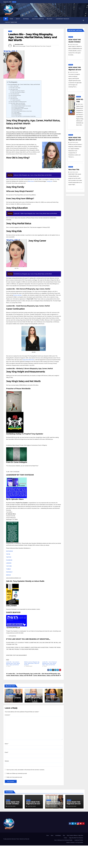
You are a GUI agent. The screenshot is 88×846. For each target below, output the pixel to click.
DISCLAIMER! (17, 112)
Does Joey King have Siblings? (18, 92)
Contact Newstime (11, 22)
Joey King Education (14, 93)
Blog (64, 835)
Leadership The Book (62, 18)
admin (8, 700)
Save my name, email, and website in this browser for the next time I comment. (25, 769)
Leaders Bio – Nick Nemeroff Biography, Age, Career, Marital (28, 289)
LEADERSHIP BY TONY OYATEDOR (21, 108)
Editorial (26, 18)
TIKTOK (8, 554)
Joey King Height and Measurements (18, 101)
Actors (10, 31)
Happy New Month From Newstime (76, 837)
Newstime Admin (19, 44)
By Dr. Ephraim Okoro (18, 109)
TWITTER (8, 557)
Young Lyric (48, 46)
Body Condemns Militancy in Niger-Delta (75, 835)
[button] (83, 20)
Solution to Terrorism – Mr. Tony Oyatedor (74, 842)
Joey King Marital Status (15, 95)
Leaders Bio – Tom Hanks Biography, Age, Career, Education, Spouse (33, 698)
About (18, 18)
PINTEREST (9, 572)
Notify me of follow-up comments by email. (17, 773)
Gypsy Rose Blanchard (28, 359)
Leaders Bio (12, 694)
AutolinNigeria (58, 835)
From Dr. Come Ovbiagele (19, 107)
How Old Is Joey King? (15, 87)
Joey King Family (14, 89)
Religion (49, 18)
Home (11, 18)
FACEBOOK (9, 560)
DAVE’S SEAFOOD (17, 113)
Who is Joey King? (14, 86)
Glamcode (27, 838)
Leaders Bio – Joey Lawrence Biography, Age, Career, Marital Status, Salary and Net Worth (13, 663)
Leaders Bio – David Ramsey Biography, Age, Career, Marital (28, 306)
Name (6, 743)
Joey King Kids (13, 97)
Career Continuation (16, 100)
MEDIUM (8, 575)
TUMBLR (8, 569)
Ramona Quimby (17, 295)
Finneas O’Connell (30, 46)
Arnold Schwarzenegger (20, 46)
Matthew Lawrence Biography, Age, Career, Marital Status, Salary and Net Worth (32, 663)
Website (7, 761)
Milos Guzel (37, 46)
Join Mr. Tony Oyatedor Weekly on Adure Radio (23, 111)
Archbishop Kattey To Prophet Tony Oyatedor (22, 105)
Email (6, 752)
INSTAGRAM (9, 551)
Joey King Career (14, 98)
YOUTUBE (9, 566)
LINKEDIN (8, 563)
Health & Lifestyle (38, 18)
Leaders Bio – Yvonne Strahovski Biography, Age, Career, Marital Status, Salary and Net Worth (49, 663)
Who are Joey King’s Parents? (18, 90)
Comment (7, 715)
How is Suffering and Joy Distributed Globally (63, 840)
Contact (65, 837)
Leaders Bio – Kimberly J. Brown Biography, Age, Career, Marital (29, 368)
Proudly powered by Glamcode (9, 838)
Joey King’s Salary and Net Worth (17, 103)
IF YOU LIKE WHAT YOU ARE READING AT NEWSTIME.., (25, 116)
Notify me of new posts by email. (14, 777)
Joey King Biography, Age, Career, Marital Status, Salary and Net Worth (24, 84)
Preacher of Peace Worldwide (19, 104)
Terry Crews (43, 46)
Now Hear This (73, 169)
